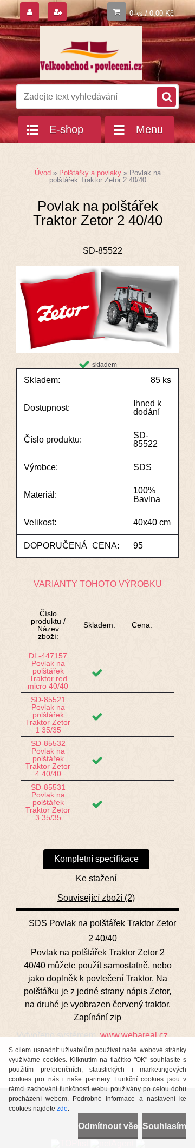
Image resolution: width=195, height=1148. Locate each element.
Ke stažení (96, 878)
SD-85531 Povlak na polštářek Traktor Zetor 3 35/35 (47, 802)
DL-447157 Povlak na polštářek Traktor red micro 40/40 (48, 670)
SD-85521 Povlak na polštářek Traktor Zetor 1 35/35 (47, 714)
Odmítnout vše (108, 1126)
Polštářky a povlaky (90, 173)
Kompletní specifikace (96, 858)
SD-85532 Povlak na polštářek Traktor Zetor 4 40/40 (47, 758)
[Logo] (90, 53)
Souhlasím (164, 1126)
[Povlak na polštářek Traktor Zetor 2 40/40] (97, 269)
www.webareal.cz (134, 1035)
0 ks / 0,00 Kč (151, 13)
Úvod (43, 173)
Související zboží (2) (96, 897)
